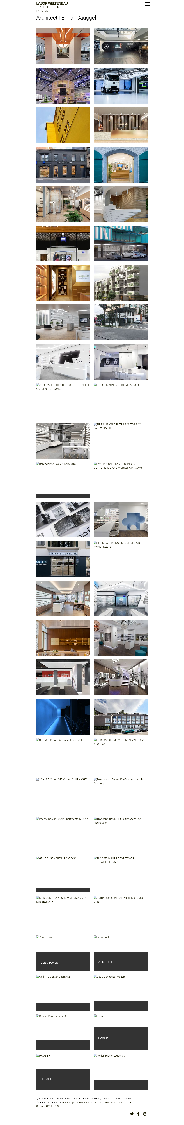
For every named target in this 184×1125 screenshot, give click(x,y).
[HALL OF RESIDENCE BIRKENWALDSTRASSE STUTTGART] (121, 719)
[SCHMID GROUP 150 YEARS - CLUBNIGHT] (61, 797)
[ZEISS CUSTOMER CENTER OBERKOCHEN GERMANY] (121, 364)
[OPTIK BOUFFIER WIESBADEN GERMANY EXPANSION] (63, 206)
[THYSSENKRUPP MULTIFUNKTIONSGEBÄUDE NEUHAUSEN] (121, 837)
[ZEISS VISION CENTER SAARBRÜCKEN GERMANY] (63, 167)
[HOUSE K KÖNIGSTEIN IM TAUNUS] (116, 401)
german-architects (47, 1106)
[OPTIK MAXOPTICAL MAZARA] (110, 988)
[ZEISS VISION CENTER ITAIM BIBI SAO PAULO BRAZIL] (63, 325)
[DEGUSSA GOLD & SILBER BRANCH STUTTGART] (121, 127)
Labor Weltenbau (52, 7)
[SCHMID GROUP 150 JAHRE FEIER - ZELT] (59, 756)
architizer (125, 1102)
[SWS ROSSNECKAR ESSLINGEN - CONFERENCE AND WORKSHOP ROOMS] (121, 482)
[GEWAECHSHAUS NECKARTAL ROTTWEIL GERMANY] (63, 127)
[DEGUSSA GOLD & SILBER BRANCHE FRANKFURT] (63, 285)
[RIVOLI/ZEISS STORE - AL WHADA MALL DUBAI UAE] (121, 916)
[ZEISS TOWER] (45, 943)
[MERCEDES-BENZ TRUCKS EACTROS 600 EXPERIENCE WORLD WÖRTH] (121, 88)
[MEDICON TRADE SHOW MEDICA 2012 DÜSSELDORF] (63, 916)
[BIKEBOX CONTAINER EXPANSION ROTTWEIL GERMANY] (121, 246)
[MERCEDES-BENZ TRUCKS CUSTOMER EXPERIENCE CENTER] (121, 49)
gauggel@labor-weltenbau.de (79, 1102)
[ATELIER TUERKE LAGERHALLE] (109, 1067)
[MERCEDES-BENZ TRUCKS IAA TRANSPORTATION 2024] (63, 88)
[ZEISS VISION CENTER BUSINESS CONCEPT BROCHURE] (63, 522)
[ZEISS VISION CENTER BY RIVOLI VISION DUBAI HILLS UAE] (63, 246)
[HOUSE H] (43, 1061)
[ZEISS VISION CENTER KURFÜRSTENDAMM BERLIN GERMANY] (121, 798)
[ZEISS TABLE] (102, 943)
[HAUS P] (99, 1020)
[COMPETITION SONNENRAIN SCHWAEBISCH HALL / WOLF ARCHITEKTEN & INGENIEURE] (121, 285)
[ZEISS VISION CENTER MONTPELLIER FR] (63, 561)
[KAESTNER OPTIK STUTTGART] (121, 680)
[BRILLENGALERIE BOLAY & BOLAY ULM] (56, 478)
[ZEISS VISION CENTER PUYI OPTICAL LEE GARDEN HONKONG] (63, 404)
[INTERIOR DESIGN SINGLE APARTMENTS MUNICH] (62, 837)
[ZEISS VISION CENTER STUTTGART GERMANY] (121, 206)
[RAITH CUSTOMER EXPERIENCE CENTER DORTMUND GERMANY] (63, 49)
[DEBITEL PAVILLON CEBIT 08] (51, 1027)
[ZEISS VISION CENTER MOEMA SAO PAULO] (121, 325)
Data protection (108, 1102)
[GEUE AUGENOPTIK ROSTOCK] (56, 872)
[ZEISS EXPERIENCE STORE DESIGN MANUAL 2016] (121, 561)
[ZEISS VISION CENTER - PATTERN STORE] (121, 601)
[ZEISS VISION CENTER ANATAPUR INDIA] (63, 443)
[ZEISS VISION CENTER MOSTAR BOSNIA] (63, 364)
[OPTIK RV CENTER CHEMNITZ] (53, 989)
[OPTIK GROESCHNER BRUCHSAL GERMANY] (121, 640)
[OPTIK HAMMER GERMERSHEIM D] (63, 601)
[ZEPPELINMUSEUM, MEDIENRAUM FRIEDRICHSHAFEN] (63, 719)
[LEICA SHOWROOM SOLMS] (63, 680)
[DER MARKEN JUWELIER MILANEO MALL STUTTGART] (121, 759)
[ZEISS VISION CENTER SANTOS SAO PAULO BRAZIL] (121, 443)
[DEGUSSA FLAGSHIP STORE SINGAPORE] (63, 640)
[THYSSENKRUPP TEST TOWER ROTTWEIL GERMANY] (121, 877)
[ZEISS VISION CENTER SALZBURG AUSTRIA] (121, 167)
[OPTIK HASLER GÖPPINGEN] (121, 522)
